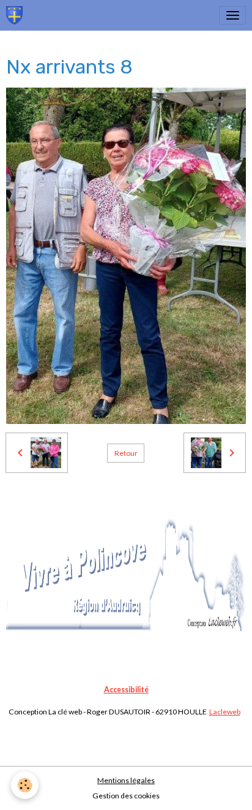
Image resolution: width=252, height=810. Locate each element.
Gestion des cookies (126, 795)
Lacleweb (224, 711)
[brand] (16, 15)
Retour (126, 453)
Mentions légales (126, 780)
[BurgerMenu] (232, 15)
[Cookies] (25, 785)
